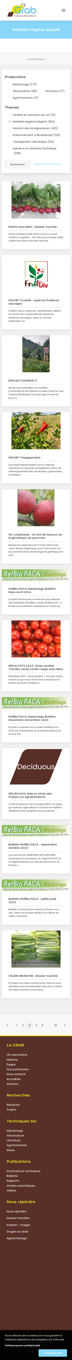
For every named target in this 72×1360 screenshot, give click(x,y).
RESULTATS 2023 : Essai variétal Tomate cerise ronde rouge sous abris (35, 667)
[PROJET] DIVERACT (22, 380)
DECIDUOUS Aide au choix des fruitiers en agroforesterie (30, 795)
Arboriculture (25, 91)
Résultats (13, 1105)
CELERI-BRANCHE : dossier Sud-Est (33, 976)
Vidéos (11, 1190)
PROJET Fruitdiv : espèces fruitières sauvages (33, 301)
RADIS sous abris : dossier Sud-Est (32, 227)
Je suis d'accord (53, 1352)
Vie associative (17, 1055)
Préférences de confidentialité (22, 1345)
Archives (12, 1084)
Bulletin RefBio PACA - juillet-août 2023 (32, 900)
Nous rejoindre (16, 1211)
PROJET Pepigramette (24, 457)
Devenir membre (18, 1218)
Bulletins (12, 1176)
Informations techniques (23, 1171)
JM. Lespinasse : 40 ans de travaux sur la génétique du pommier (35, 536)
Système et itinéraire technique (34, 150)
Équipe (11, 1064)
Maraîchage (25, 84)
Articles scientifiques (21, 1186)
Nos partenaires (18, 1069)
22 (55, 1025)
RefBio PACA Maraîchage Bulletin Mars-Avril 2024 (32, 590)
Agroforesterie (25, 98)
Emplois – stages (18, 1225)
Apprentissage (17, 1238)
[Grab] (22, 10)
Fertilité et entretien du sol (34, 115)
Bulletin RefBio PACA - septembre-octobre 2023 (33, 846)
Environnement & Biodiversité (36, 135)
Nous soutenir (16, 1074)
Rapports (13, 1181)
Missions (12, 1060)
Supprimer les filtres (47, 164)
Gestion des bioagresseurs (35, 128)
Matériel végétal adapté (34, 121)
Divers (11, 1150)
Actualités (14, 1079)
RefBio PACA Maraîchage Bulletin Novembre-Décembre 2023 (32, 718)
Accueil (31, 59)
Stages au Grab (17, 1231)
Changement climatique (33, 142)
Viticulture (55, 91)
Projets (11, 1109)
